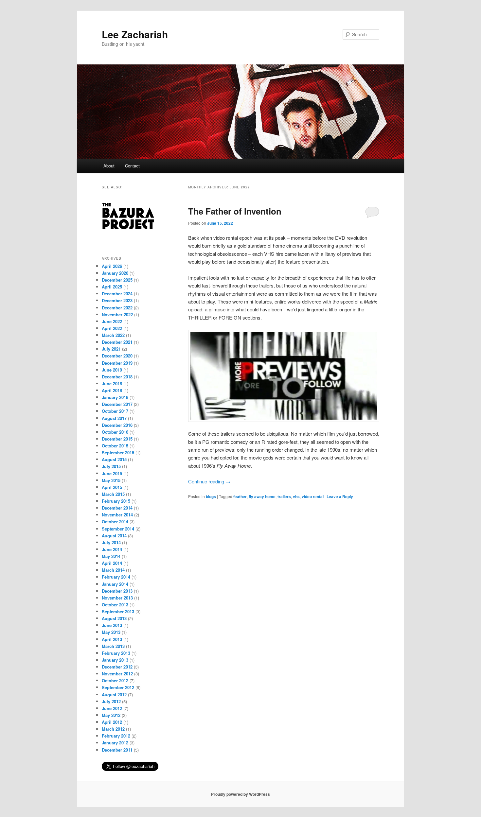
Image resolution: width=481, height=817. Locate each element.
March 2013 (113, 646)
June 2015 (112, 473)
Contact (132, 166)
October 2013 (115, 604)
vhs (296, 496)
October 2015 (115, 446)
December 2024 (117, 293)
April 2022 (112, 328)
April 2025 (112, 287)
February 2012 (116, 736)
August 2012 (114, 694)
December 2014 (117, 508)
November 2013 (117, 598)
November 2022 (117, 314)
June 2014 (112, 549)
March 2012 (113, 729)
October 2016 (115, 432)
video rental (313, 496)
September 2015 (118, 452)
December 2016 (117, 425)
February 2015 (116, 501)
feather (240, 496)
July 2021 (111, 349)
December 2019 (117, 363)
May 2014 (111, 556)
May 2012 (111, 715)
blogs (211, 496)
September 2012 (118, 687)
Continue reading (209, 481)
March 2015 (113, 494)
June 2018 (112, 383)
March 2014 (113, 570)
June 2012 (112, 708)
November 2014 (117, 515)
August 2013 (114, 618)
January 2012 (115, 742)
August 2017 (114, 418)
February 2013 (116, 653)
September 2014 (118, 529)
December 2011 (117, 750)
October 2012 (115, 680)
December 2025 (117, 280)
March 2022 (113, 335)
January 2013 (115, 660)
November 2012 (117, 673)
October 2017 (115, 411)
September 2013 (118, 611)
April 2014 (112, 563)
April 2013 (112, 639)
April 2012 (112, 722)
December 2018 (117, 377)
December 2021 (117, 342)
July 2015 (111, 466)
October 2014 (115, 521)
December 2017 (117, 404)
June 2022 (112, 321)
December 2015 (117, 439)
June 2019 (112, 370)
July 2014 (111, 542)
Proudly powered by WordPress (240, 794)
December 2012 (117, 667)
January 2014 (115, 584)
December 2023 (117, 300)
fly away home (262, 496)
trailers (284, 496)
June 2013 (112, 625)
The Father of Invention (234, 211)
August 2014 (114, 535)
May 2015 (111, 480)
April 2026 (112, 266)
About (109, 166)
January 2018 (115, 397)
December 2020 (117, 356)
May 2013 (111, 632)
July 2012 (111, 701)
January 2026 (115, 273)
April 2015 (112, 487)
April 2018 (112, 390)
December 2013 (117, 591)
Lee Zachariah (135, 34)
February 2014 (116, 577)
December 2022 (117, 307)
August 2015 (114, 459)
